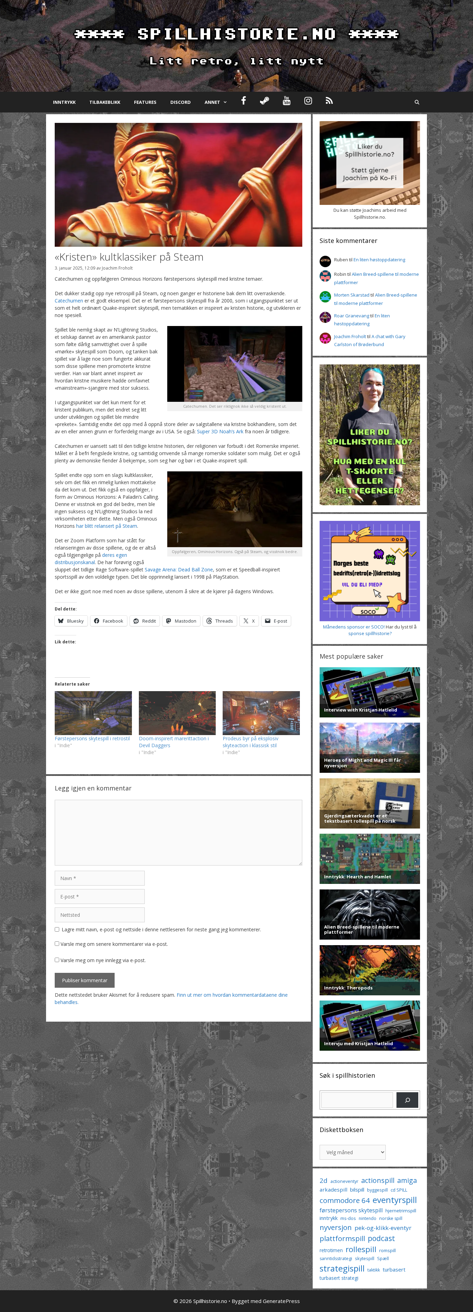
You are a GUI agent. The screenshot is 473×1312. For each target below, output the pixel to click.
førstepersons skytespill (351, 1210)
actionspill (377, 1180)
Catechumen (69, 300)
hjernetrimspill (400, 1210)
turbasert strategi (339, 1278)
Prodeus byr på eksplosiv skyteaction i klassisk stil (250, 742)
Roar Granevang (351, 316)
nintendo (367, 1218)
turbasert (394, 1269)
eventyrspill (395, 1199)
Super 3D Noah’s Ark (220, 431)
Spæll (383, 1258)
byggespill (377, 1190)
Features (145, 102)
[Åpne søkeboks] (417, 102)
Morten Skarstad (351, 295)
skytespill (364, 1258)
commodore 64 (345, 1200)
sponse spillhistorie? (370, 633)
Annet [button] (212, 102)
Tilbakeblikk (104, 102)
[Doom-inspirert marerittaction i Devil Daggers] (177, 713)
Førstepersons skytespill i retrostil (92, 738)
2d (324, 1180)
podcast (381, 1238)
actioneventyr (344, 1181)
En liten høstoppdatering (379, 259)
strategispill (342, 1268)
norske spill (390, 1218)
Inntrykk (64, 102)
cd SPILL (399, 1190)
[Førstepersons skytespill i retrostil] (93, 713)
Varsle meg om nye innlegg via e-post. (103, 960)
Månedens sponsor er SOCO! (354, 627)
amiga (407, 1180)
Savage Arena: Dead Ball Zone (179, 569)
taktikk (373, 1270)
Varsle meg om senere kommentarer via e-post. (114, 944)
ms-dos (348, 1218)
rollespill (361, 1249)
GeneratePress (281, 1300)
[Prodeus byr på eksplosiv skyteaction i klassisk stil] (261, 713)
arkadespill (333, 1189)
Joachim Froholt (117, 268)
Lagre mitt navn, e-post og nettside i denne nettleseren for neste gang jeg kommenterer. (161, 929)
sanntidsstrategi (336, 1258)
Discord (180, 102)
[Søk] (407, 1100)
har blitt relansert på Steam (106, 526)
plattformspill (342, 1238)
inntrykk (329, 1218)
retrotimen (331, 1250)
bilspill (357, 1189)
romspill (387, 1250)
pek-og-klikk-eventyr (383, 1228)
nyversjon (336, 1227)
